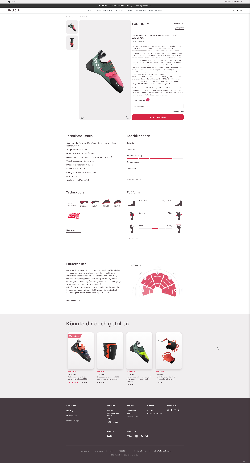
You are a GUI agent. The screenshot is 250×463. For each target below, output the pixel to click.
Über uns (110, 410)
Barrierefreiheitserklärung (162, 451)
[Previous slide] (82, 117)
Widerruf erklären (133, 417)
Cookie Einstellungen (138, 451)
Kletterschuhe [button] (94, 11)
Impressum (99, 451)
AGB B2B (122, 451)
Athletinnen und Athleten (113, 414)
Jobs (109, 419)
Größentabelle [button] (178, 111)
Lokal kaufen (131, 410)
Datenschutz (84, 451)
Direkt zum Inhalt (125, 1)
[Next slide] (127, 117)
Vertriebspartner (113, 422)
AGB (111, 451)
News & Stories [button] (155, 11)
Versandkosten (179, 29)
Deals (129, 11)
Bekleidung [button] (108, 11)
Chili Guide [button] (141, 11)
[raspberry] (148, 99)
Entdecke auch (233, 2)
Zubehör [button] (119, 11)
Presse (129, 413)
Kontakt (150, 410)
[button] (12, 2)
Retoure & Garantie (154, 413)
